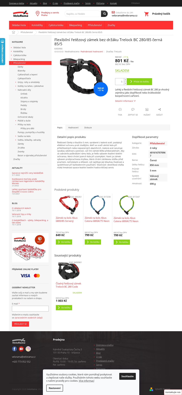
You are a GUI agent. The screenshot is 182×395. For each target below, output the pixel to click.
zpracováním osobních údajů (29, 317)
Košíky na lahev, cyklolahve (31, 86)
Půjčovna (100, 3)
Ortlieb (24, 93)
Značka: (113, 51)
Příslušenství (19, 62)
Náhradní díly (24, 90)
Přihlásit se (20, 324)
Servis (88, 3)
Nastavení (55, 388)
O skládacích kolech (21, 208)
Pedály (24, 105)
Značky (16, 159)
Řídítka (24, 113)
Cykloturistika (19, 55)
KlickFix (24, 97)
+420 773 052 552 (21, 361)
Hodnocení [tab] (73, 127)
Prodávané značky (72, 3)
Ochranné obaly (25, 117)
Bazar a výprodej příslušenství (32, 155)
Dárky (20, 66)
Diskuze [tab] (88, 127)
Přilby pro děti (27, 128)
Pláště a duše (24, 120)
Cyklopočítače (24, 78)
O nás (55, 3)
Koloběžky (18, 51)
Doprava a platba (16, 3)
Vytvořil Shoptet (162, 389)
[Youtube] (28, 350)
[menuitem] (19, 25)
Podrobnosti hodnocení (92, 51)
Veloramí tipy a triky (21, 214)
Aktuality (33, 3)
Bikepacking (19, 59)
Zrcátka (21, 147)
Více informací (86, 380)
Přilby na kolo (24, 124)
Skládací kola (19, 47)
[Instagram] (21, 350)
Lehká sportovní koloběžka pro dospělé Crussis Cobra (26, 190)
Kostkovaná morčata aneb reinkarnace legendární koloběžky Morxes (28, 181)
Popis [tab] (59, 127)
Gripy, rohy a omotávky (29, 82)
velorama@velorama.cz (23, 356)
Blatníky (21, 70)
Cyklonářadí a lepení (27, 74)
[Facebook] (14, 350)
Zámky (21, 143)
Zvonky (21, 151)
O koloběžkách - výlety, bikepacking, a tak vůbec (30, 221)
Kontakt (113, 3)
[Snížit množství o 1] (125, 83)
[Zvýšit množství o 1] (125, 80)
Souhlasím (127, 376)
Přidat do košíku (141, 81)
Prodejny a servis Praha (50, 13)
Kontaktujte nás (173, 392)
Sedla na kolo (24, 136)
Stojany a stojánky (29, 101)
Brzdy (23, 109)
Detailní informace (124, 101)
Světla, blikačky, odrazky (29, 140)
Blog (45, 3)
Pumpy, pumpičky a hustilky (31, 132)
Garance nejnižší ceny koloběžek (27, 173)
